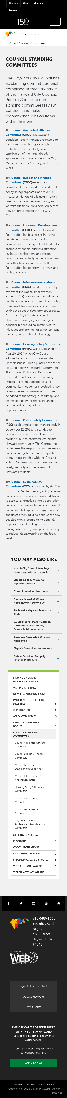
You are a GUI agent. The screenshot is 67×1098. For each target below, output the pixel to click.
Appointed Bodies (24, 716)
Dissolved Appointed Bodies (27, 724)
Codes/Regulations (26, 847)
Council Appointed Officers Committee (30, 745)
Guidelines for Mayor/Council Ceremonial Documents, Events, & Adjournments (32, 625)
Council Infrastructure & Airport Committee (28, 778)
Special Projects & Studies (30, 860)
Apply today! (33, 1063)
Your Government (32, 34)
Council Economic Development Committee (29, 767)
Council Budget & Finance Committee (29, 756)
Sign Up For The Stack (33, 986)
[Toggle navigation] (55, 22)
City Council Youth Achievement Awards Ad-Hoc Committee (31, 824)
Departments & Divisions (29, 694)
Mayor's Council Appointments (33, 648)
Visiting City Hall (24, 687)
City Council (21, 710)
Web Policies (46, 1084)
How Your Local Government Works (26, 680)
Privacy (17, 1084)
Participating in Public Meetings (28, 702)
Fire (27, 3)
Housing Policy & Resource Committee (30, 789)
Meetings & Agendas (26, 835)
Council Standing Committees (27, 43)
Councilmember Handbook (31, 591)
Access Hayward (33, 996)
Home (10, 34)
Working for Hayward (28, 866)
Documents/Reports (27, 853)
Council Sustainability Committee (26, 811)
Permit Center (33, 1007)
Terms (30, 1084)
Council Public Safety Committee (26, 800)
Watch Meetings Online (28, 872)
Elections (19, 841)
